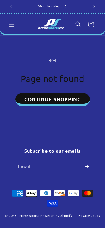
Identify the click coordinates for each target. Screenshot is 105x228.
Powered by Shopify (56, 215)
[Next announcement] (94, 6)
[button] (11, 24)
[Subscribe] (86, 166)
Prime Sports (29, 215)
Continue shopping (52, 99)
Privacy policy (89, 215)
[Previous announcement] (10, 6)
